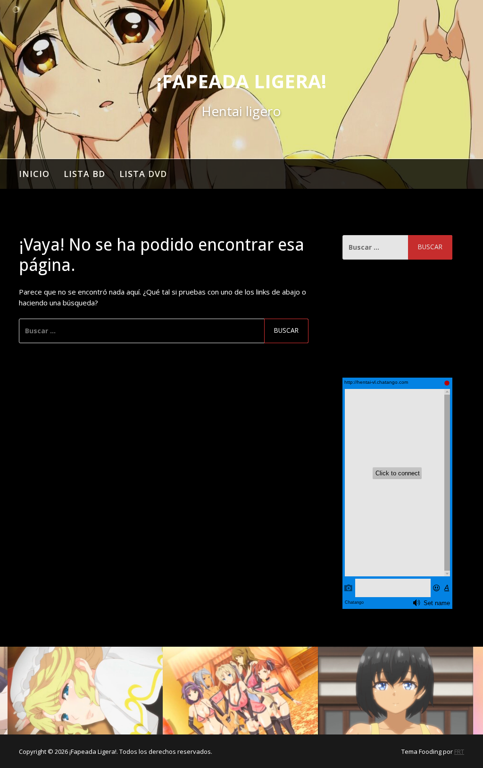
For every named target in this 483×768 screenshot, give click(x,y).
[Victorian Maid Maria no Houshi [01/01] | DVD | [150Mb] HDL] (85, 690)
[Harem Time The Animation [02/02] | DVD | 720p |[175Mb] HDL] (240, 690)
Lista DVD (143, 173)
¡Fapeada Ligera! (241, 81)
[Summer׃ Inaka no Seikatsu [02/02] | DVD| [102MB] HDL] (396, 690)
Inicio (34, 173)
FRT (459, 751)
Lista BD (84, 173)
